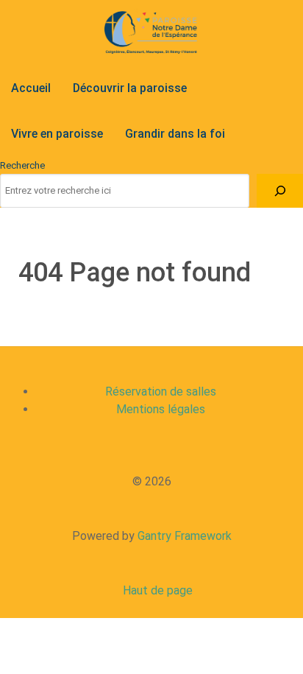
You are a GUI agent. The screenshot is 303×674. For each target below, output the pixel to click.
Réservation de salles (160, 392)
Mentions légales (160, 409)
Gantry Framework (185, 536)
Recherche (22, 165)
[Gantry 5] (151, 32)
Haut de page (156, 590)
